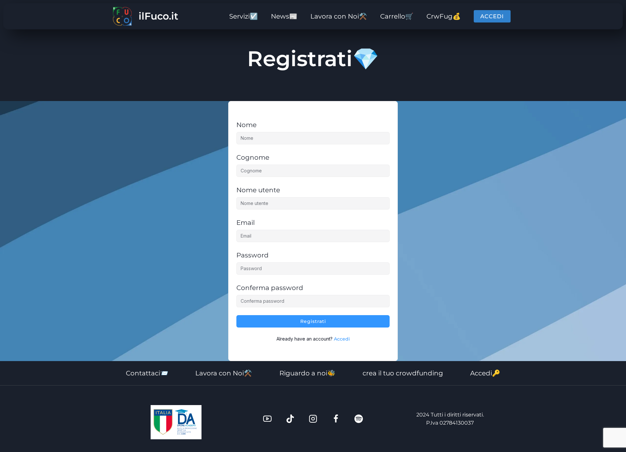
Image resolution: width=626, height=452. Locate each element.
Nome (246, 125)
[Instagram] (313, 418)
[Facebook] (335, 418)
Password (252, 255)
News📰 (284, 16)
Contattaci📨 (147, 373)
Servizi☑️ (243, 16)
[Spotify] (358, 418)
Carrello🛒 (396, 16)
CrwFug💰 (443, 16)
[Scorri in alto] (609, 425)
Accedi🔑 (485, 373)
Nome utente (258, 190)
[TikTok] (290, 418)
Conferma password (269, 288)
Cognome (252, 157)
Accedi (492, 16)
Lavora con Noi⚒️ (338, 16)
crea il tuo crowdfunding (403, 373)
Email (245, 222)
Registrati (313, 321)
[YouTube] (267, 418)
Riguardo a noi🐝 (307, 373)
